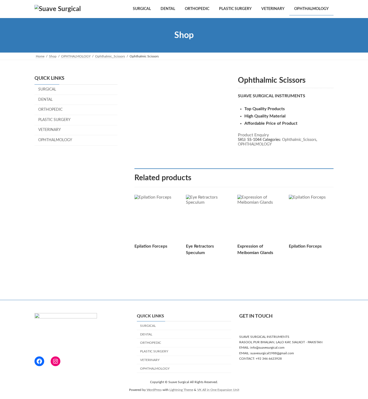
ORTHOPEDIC (50, 110)
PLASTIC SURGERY (54, 120)
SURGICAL (47, 89)
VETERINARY (49, 130)
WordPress (154, 389)
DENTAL (45, 100)
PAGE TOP (354, 382)
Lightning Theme (181, 389)
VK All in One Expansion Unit (218, 389)
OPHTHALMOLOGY (255, 144)
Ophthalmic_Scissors (299, 140)
